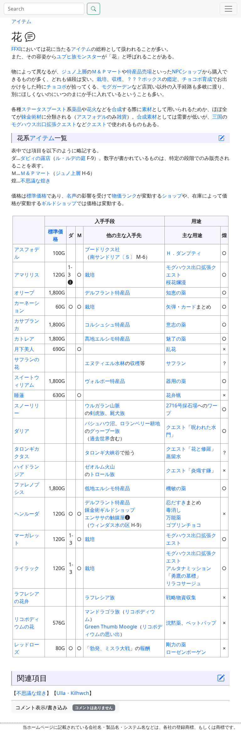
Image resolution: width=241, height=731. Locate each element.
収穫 (117, 79)
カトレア (24, 338)
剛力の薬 (176, 644)
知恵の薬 (176, 292)
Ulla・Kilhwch (72, 693)
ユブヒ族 (66, 56)
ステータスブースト (44, 109)
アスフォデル (92, 116)
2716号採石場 (181, 405)
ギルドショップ (59, 203)
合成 (117, 109)
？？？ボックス (144, 79)
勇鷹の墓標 (183, 575)
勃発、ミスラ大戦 (110, 648)
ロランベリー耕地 (140, 423)
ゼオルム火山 (100, 466)
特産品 (122, 292)
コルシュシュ (100, 324)
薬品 (77, 109)
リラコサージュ (183, 583)
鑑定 (172, 79)
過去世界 (100, 438)
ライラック (26, 568)
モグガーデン (117, 86)
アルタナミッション (188, 568)
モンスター (89, 56)
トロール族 (102, 474)
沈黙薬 (173, 622)
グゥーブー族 (105, 430)
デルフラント (100, 292)
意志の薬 (176, 324)
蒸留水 (173, 456)
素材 (147, 109)
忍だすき (176, 502)
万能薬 (173, 517)
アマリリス (26, 274)
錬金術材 (31, 116)
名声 (72, 195)
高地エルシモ (100, 338)
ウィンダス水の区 (110, 525)
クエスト (97, 124)
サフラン (176, 363)
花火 (92, 109)
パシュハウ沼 (100, 423)
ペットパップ (201, 622)
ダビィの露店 (35, 158)
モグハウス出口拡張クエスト (44, 124)
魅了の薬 (176, 338)
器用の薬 (176, 381)
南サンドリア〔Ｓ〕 (112, 256)
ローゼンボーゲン (186, 652)
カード (188, 306)
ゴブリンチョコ (183, 525)
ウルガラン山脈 (102, 405)
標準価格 (36, 195)
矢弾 (171, 306)
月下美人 (24, 349)
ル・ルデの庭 (71, 158)
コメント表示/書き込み (64, 707)
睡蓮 (19, 395)
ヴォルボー (97, 381)
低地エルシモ (100, 488)
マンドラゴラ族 (102, 611)
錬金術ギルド (100, 509)
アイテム (21, 21)
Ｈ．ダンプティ (183, 253)
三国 (217, 116)
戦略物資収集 (181, 597)
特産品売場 (139, 71)
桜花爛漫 (176, 282)
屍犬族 (117, 413)
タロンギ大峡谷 (102, 452)
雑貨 (122, 116)
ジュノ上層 (74, 71)
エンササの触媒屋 (105, 517)
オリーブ (24, 292)
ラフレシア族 (100, 597)
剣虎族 (97, 413)
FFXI (16, 48)
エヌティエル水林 (105, 363)
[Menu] (228, 9)
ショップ (192, 71)
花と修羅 (201, 448)
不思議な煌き (35, 180)
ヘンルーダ (26, 513)
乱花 (171, 349)
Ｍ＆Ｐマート (107, 71)
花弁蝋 (173, 395)
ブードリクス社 (102, 249)
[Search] (93, 9)
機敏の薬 (176, 488)
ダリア (21, 430)
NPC (177, 71)
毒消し (173, 509)
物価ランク (124, 195)
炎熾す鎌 (201, 470)
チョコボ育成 (197, 79)
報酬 (145, 648)
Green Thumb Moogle (111, 626)
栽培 (102, 79)
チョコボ (56, 86)
